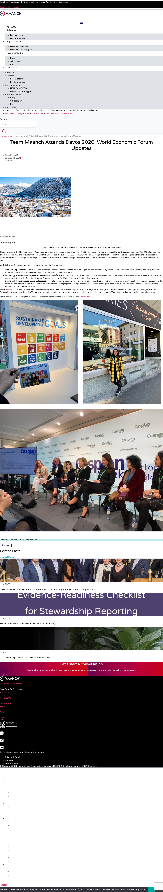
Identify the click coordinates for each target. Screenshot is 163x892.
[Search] (4, 131)
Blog (12, 58)
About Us (11, 27)
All (8, 110)
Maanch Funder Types (21, 50)
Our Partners (6, 703)
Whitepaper (16, 61)
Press (13, 64)
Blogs (30, 110)
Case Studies (56, 110)
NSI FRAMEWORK (19, 46)
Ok (151, 889)
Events (19, 110)
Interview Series (75, 110)
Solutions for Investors (11, 683)
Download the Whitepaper (9, 7)
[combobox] (18, 124)
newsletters (85, 297)
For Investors (16, 35)
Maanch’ (12, 289)
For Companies (17, 38)
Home (3, 136)
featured (5, 545)
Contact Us (12, 67)
